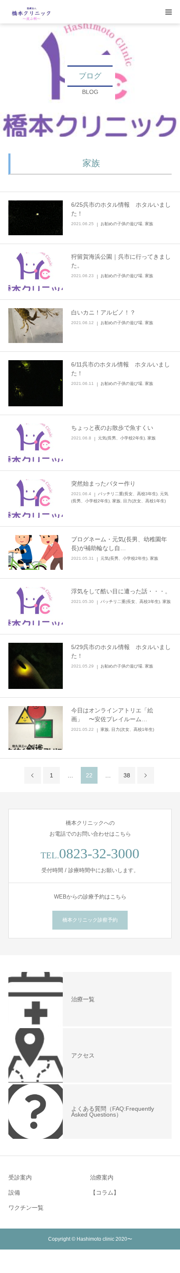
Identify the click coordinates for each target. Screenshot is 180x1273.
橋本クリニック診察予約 (90, 920)
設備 (14, 1192)
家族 (149, 223)
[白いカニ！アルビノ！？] (35, 325)
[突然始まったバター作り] (35, 498)
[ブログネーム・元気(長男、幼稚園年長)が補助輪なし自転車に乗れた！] (35, 552)
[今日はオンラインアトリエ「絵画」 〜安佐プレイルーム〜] (35, 728)
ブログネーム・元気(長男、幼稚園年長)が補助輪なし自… (119, 543)
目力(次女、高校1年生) (144, 501)
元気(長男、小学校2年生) (121, 438)
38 (126, 775)
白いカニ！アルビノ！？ (103, 312)
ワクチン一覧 (26, 1207)
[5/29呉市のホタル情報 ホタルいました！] (35, 666)
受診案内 (20, 1177)
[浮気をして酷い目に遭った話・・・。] (35, 606)
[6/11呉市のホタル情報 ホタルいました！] (35, 383)
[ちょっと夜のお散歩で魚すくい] (35, 442)
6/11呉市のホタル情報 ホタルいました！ (120, 369)
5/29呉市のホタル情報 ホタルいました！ (121, 651)
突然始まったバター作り (103, 483)
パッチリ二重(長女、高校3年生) (127, 493)
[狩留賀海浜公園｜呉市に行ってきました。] (35, 271)
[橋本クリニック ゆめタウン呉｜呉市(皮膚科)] (31, 12)
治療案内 (101, 1177)
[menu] (168, 11)
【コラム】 (104, 1192)
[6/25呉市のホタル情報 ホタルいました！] (35, 217)
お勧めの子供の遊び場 (121, 223)
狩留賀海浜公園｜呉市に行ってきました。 (121, 261)
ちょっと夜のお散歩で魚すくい (112, 427)
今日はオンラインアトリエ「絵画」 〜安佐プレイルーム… (112, 714)
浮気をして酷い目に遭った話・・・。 (121, 591)
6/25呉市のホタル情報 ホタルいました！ (121, 209)
